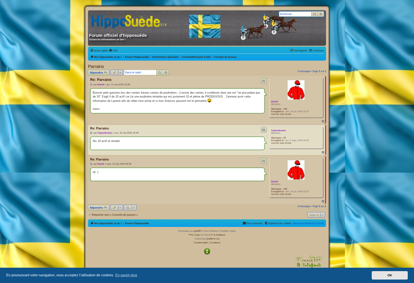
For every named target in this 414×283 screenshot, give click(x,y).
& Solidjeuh (219, 235)
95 (284, 138)
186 (285, 109)
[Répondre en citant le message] (264, 80)
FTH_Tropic (194, 235)
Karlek (274, 101)
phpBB (197, 231)
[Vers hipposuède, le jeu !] (130, 20)
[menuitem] (113, 50)
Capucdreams (278, 130)
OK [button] (389, 275)
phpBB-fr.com (213, 238)
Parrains (96, 66)
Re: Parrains (100, 80)
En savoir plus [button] (126, 275)
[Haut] (207, 251)
